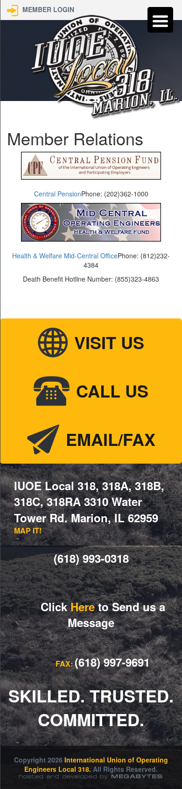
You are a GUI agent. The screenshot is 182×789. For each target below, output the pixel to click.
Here (82, 606)
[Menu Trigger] (160, 20)
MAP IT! (28, 530)
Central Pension (57, 193)
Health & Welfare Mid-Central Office (65, 255)
